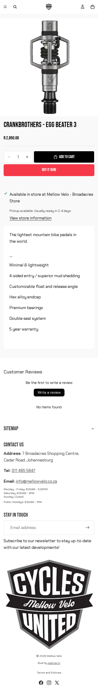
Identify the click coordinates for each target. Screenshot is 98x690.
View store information (31, 218)
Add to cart (67, 156)
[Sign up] (87, 527)
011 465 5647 (23, 470)
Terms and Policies (49, 672)
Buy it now (49, 169)
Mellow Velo (54, 656)
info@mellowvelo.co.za (36, 481)
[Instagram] (49, 682)
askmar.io (54, 663)
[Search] (15, 7)
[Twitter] (57, 682)
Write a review (49, 392)
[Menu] (5, 7)
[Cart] (93, 7)
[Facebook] (41, 682)
